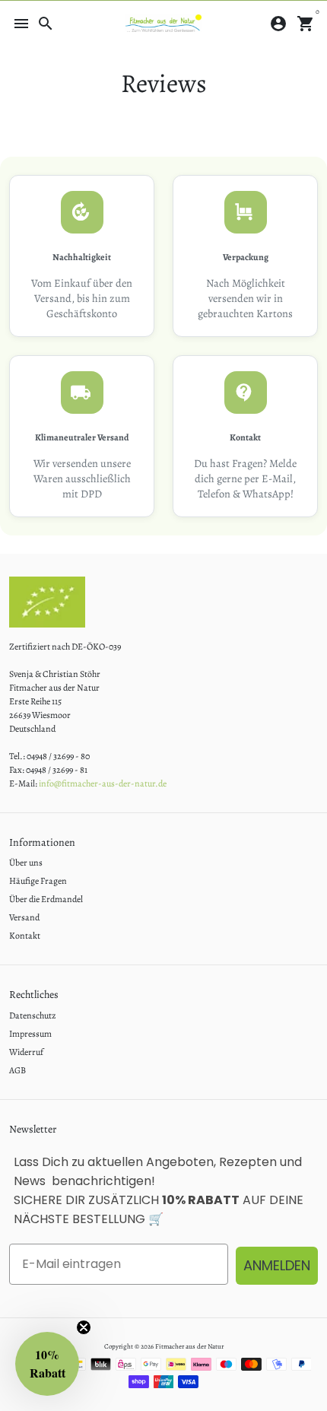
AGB (17, 1070)
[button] (47, 1364)
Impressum (30, 1034)
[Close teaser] (83, 1327)
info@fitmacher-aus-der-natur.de (103, 783)
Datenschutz (32, 1015)
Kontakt (24, 936)
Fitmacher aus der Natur (189, 1346)
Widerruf (26, 1052)
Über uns (26, 862)
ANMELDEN (276, 1265)
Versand (24, 917)
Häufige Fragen (38, 881)
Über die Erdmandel (46, 899)
